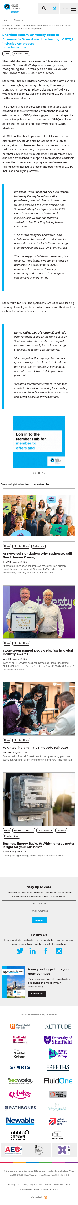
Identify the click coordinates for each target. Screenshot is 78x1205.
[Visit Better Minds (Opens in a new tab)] (58, 1108)
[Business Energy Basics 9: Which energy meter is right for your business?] (39, 799)
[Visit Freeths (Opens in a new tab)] (58, 1067)
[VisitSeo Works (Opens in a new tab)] (20, 1080)
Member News (21, 53)
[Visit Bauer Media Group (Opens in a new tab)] (58, 1053)
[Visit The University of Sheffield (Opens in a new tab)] (58, 1040)
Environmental (45, 830)
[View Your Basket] (54, 8)
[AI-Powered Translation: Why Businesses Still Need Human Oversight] (39, 515)
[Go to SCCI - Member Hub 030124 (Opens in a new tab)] (39, 442)
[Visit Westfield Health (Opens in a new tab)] (20, 1026)
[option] (39, 442)
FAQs (68, 1185)
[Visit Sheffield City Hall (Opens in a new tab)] (58, 1135)
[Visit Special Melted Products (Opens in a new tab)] (58, 1094)
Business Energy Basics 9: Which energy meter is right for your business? (38, 845)
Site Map (11, 1185)
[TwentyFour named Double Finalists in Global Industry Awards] (39, 612)
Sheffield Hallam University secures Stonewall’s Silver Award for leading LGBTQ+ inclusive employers (36, 27)
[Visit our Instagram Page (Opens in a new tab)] (59, 951)
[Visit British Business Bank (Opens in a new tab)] (58, 1121)
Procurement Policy (49, 1189)
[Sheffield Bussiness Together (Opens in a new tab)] (64, 1150)
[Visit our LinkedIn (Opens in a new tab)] (32, 951)
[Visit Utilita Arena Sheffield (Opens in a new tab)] (20, 1135)
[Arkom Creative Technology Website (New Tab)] (45, 1198)
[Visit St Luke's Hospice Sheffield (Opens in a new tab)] (20, 1094)
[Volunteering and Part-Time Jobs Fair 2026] (39, 708)
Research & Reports (24, 830)
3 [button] (43, 473)
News (17, 20)
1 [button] (34, 473)
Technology (38, 546)
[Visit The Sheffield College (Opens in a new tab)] (20, 1053)
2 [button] (39, 473)
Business (61, 830)
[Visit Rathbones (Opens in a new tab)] (20, 1108)
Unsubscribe (58, 1185)
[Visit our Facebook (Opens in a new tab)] (45, 951)
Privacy (48, 1185)
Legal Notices (36, 1185)
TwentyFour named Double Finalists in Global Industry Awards (38, 652)
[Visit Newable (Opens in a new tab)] (20, 1121)
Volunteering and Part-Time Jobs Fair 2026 (35, 747)
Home (5, 20)
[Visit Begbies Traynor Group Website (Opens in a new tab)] (38, 1150)
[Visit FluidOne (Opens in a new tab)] (58, 1080)
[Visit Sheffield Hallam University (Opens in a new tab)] (20, 1040)
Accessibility (23, 1185)
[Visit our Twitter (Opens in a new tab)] (20, 951)
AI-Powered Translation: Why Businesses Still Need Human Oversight (37, 555)
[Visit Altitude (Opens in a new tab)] (58, 1026)
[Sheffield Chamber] (12, 8)
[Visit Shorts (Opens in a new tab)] (20, 1067)
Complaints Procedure (29, 1189)
